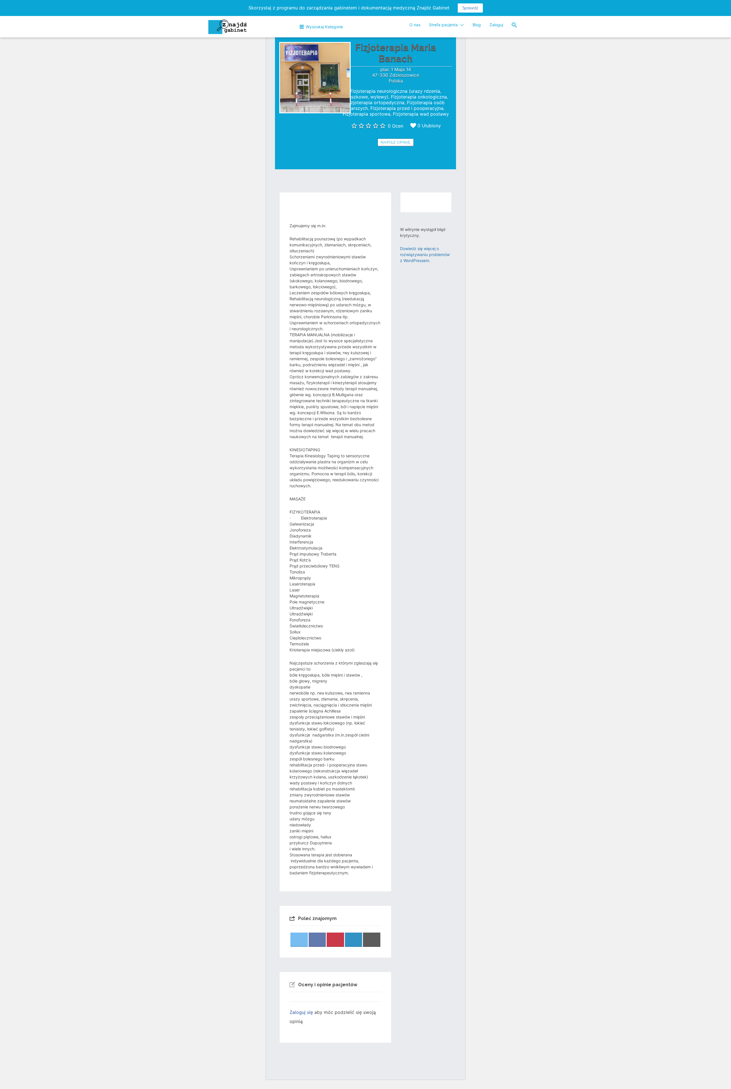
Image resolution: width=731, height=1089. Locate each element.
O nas (414, 24)
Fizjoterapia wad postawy (421, 114)
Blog (477, 24)
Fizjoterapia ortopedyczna (375, 102)
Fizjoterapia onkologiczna (419, 97)
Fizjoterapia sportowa (366, 114)
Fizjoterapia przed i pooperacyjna (406, 108)
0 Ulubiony (429, 125)
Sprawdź (470, 8)
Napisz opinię (396, 142)
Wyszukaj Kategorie (324, 26)
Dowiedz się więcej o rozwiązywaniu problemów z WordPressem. (425, 254)
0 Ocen (395, 126)
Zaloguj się (301, 1012)
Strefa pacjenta (443, 24)
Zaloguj (496, 24)
